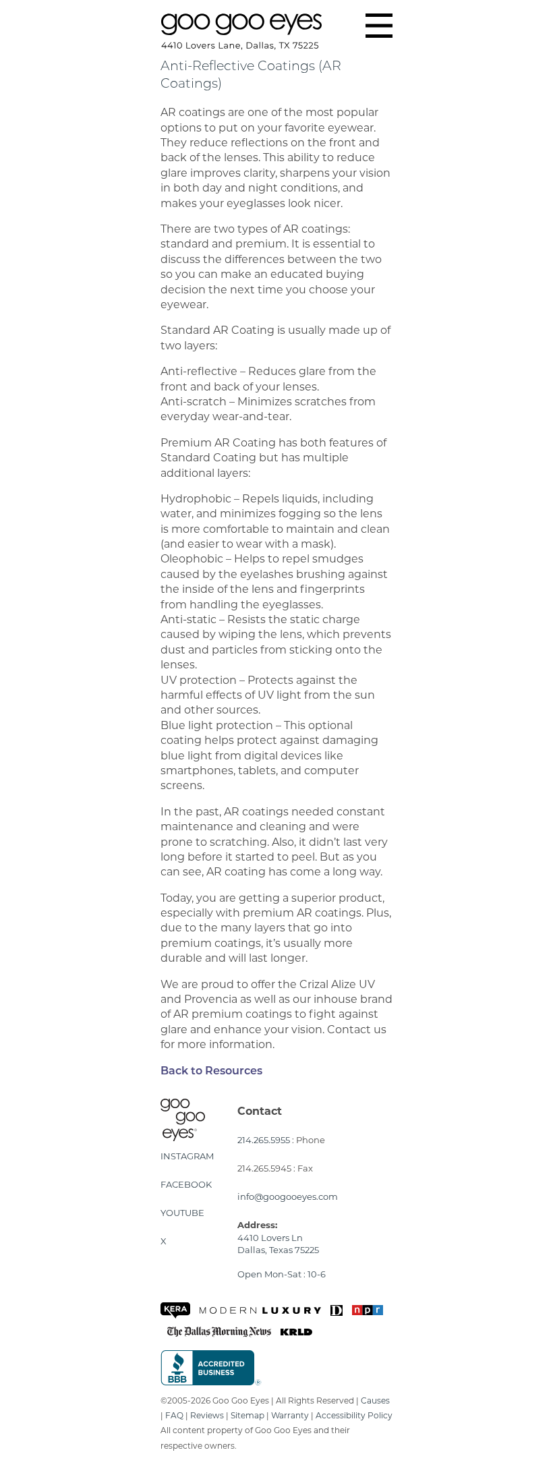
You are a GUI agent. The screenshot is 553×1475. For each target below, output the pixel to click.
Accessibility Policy (354, 1415)
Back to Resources (211, 1071)
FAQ (174, 1415)
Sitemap (247, 1415)
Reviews (207, 1415)
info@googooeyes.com (287, 1196)
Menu (379, 25)
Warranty (290, 1415)
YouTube (182, 1212)
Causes (375, 1400)
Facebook (186, 1184)
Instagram (187, 1156)
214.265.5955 (263, 1139)
